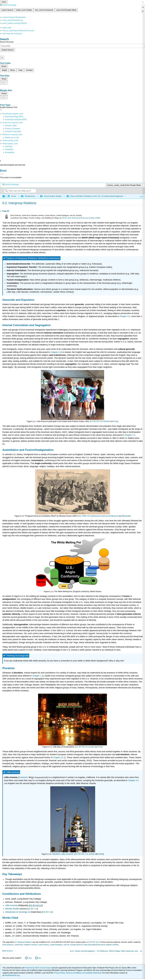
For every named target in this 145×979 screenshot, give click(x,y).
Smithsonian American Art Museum (104, 516)
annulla (91, 747)
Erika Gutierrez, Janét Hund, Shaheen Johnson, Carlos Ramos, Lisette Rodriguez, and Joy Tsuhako (39, 945)
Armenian (23, 777)
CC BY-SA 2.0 (81, 747)
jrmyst (92, 854)
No (40, 958)
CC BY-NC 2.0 (96, 421)
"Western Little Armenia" (63, 854)
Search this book (6, 42)
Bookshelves (30, 196)
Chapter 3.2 (125, 316)
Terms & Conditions (74, 973)
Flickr (115, 421)
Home (14, 196)
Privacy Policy (59, 973)
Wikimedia (125, 516)
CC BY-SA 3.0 (35, 905)
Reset (4, 66)
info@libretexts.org (11, 975)
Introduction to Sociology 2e (17, 912)
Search (6, 191)
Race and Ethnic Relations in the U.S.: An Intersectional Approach (97, 196)
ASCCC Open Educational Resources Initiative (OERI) (81, 218)
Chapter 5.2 (56, 352)
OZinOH (106, 421)
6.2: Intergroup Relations (23, 942)
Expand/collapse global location (141, 195)
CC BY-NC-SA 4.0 (94, 942)
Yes (29, 958)
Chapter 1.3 (37, 676)
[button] (9, 149)
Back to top (6, 951)
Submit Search (7, 50)
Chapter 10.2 (59, 757)
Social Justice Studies (53, 196)
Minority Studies (12, 909)
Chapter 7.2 (129, 435)
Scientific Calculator (13, 131)
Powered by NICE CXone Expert (38, 968)
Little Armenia (11, 905)
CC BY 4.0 (32, 909)
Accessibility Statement (91, 973)
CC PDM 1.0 (84, 516)
